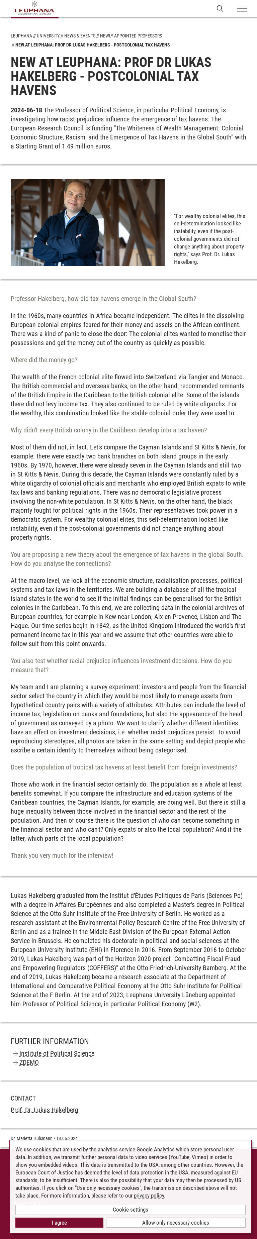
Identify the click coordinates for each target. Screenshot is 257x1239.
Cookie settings (130, 1209)
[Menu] (242, 9)
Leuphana (21, 35)
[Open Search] (220, 8)
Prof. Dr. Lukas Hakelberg (44, 1110)
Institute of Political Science (56, 1053)
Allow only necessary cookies (175, 1222)
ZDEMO (29, 1062)
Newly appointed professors (131, 35)
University (48, 35)
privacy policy (149, 1195)
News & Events (79, 35)
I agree (59, 1222)
